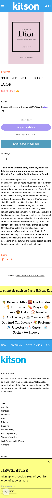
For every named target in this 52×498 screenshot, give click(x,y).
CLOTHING (16, 345)
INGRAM (5, 72)
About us (5, 407)
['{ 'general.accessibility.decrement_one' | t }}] (2, 159)
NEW (3, 345)
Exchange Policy (9, 433)
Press (4, 418)
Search (4, 403)
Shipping (5, 426)
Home (11, 275)
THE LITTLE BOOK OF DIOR (30, 275)
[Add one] (11, 159)
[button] (45, 5)
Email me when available (26, 144)
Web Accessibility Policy (12, 441)
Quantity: (5, 153)
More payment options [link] (26, 134)
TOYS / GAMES (34, 345)
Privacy (4, 422)
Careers (5, 444)
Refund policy (7, 429)
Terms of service (9, 437)
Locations (5, 414)
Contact (5, 411)
